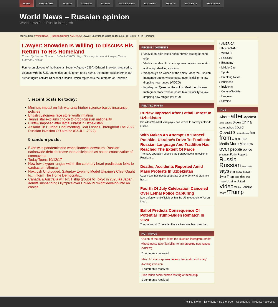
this (242, 176)
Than (230, 176)
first (252, 133)
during (245, 133)
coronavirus (226, 127)
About (224, 117)
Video (226, 186)
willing (39, 59)
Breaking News (230, 77)
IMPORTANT (46, 3)
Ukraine (226, 101)
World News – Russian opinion (74, 16)
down (239, 133)
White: (238, 187)
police (247, 149)
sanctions (247, 166)
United (241, 181)
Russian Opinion (44, 56)
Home (26, 3)
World (247, 187)
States (246, 171)
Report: (242, 154)
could (239, 127)
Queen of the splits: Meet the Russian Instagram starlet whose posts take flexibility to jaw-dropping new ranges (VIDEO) (177, 77)
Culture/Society (231, 91)
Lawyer (112, 56)
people (236, 149)
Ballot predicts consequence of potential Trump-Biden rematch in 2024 (172, 215)
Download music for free (218, 301)
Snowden (27, 59)
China (247, 122)
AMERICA (86, 3)
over (224, 149)
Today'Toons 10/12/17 (45, 160)
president (224, 154)
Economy (150, 3)
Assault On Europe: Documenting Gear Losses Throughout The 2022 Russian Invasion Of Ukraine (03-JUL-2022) (81, 129)
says (224, 171)
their (237, 176)
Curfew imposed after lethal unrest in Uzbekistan (65, 123)
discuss (88, 56)
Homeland (100, 56)
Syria (222, 176)
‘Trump (235, 192)
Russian (230, 165)
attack (228, 122)
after (236, 116)
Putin (233, 154)
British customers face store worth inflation (60, 115)
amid (221, 122)
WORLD (67, 3)
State (239, 171)
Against (250, 117)
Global (236, 138)
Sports (170, 3)
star (232, 171)
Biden (237, 122)
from (225, 137)
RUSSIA (105, 3)
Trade (222, 181)
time (248, 176)
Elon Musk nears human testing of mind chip (169, 275)
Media (224, 144)
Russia (228, 159)
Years (222, 193)
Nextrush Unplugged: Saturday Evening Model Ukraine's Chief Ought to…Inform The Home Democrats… (81, 173)
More (234, 143)
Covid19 (227, 132)
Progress (213, 3)
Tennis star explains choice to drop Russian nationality (70, 119)
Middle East (127, 3)
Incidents (191, 3)
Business (227, 81)
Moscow (246, 144)
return (122, 56)
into (244, 139)
